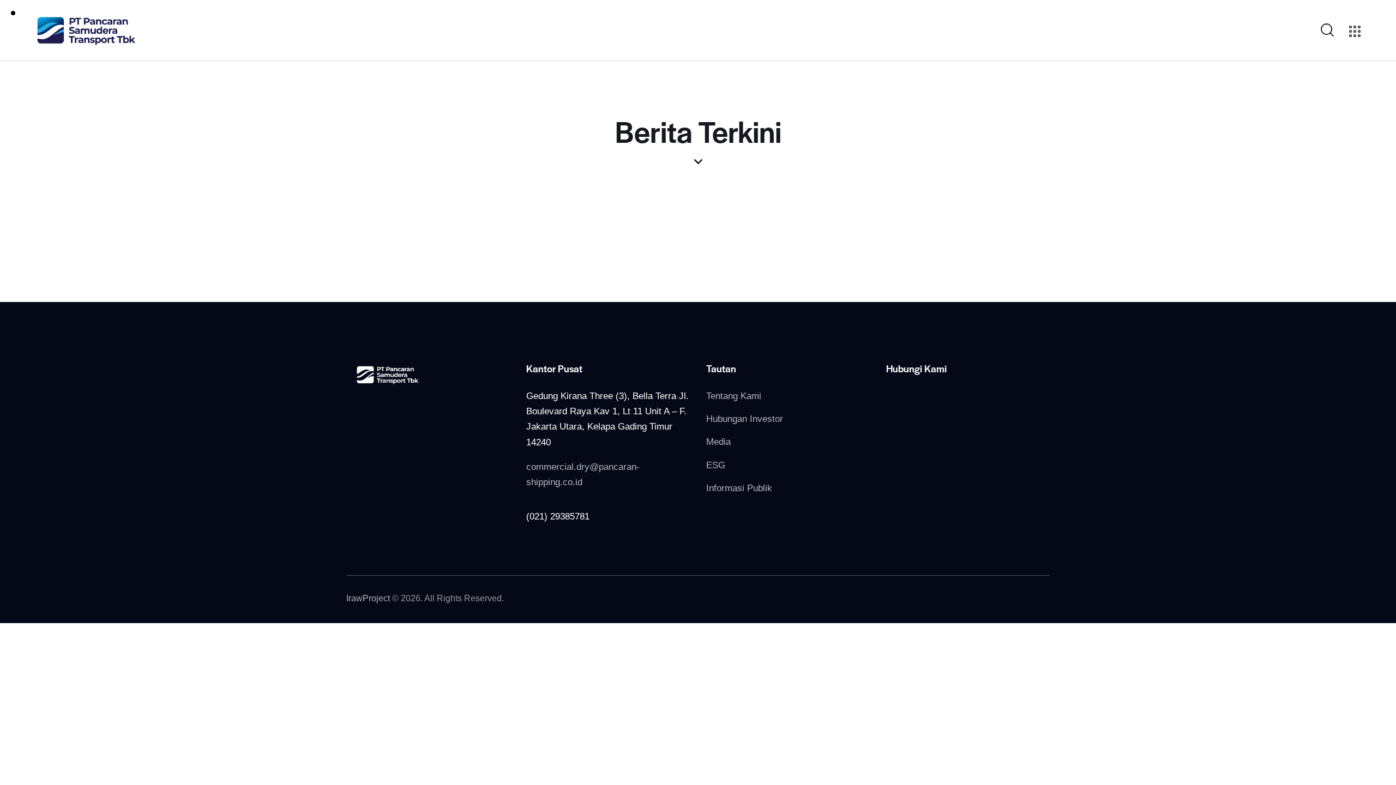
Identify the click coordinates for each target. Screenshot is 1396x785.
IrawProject (368, 598)
